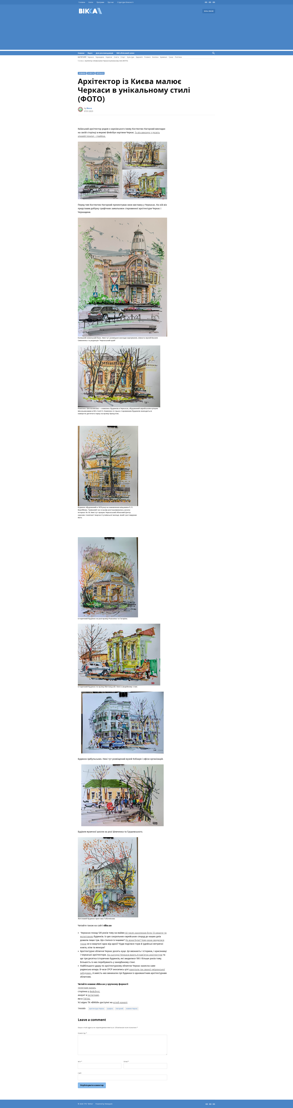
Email (126, 1061)
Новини (81, 53)
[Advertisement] (146, 34)
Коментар (82, 1033)
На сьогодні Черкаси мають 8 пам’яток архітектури (134, 954)
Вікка (89, 108)
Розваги (147, 57)
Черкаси (90, 57)
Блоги (90, 2)
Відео (90, 53)
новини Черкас (131, 1008)
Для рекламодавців (104, 53)
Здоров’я (139, 57)
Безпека (155, 57)
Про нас (111, 2)
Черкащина (99, 57)
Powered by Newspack (103, 1104)
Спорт (123, 57)
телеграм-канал (86, 987)
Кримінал (163, 57)
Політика (178, 57)
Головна (81, 2)
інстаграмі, (93, 995)
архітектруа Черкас (96, 1008)
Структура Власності (125, 2)
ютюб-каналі (120, 1002)
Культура (130, 57)
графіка (110, 1008)
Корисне (109, 57)
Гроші (171, 57)
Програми (100, 2)
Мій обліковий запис (125, 53)
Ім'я (80, 1061)
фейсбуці (94, 991)
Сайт (80, 1073)
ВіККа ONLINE (208, 11)
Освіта (116, 57)
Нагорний (119, 1008)
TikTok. (86, 998)
